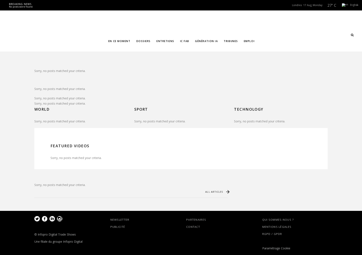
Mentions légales (277, 227)
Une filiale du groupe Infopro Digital (58, 241)
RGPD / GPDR (272, 234)
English (353, 5)
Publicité (117, 227)
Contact (193, 227)
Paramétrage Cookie (276, 248)
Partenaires (196, 220)
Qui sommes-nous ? (278, 220)
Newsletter (119, 220)
